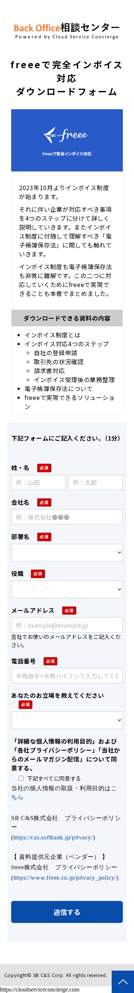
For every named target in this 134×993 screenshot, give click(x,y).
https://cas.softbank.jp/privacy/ (53, 837)
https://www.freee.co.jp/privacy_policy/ (65, 877)
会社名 (20, 502)
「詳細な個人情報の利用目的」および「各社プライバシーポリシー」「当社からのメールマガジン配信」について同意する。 (65, 754)
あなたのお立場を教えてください (57, 695)
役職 (17, 573)
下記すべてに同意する (54, 778)
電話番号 (23, 660)
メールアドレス (33, 610)
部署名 (20, 536)
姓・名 (20, 467)
